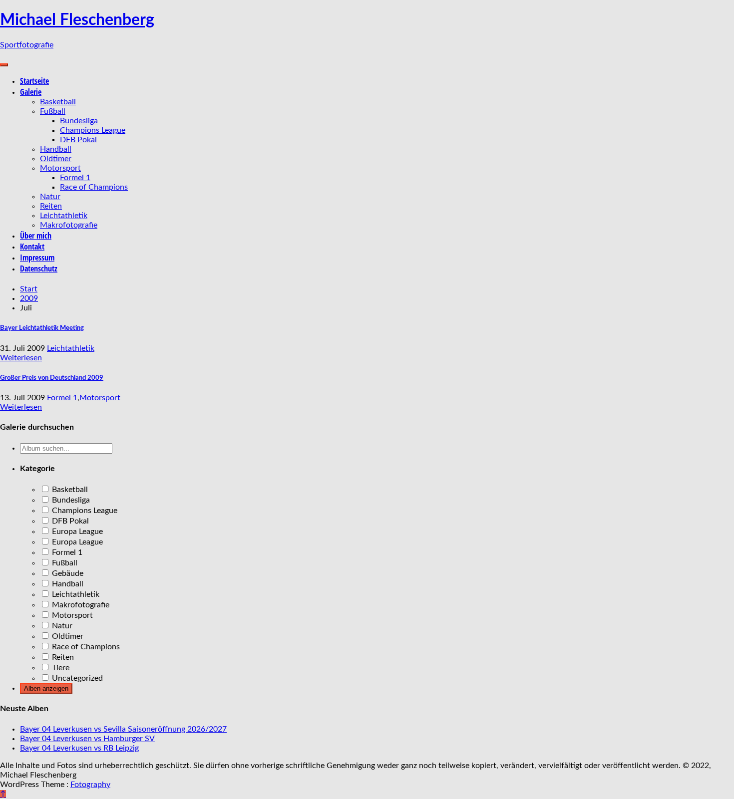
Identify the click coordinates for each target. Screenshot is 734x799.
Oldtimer (55, 159)
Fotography (90, 785)
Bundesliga (79, 121)
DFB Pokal (78, 140)
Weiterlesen (21, 358)
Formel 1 (75, 178)
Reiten (51, 206)
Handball (55, 149)
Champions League (92, 130)
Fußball (52, 111)
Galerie (30, 91)
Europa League (76, 531)
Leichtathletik (63, 216)
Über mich (35, 235)
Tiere (59, 668)
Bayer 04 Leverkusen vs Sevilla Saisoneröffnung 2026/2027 (123, 729)
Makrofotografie (68, 225)
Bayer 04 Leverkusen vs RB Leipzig (79, 748)
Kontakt (32, 246)
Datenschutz (38, 268)
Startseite (34, 80)
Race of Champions (94, 187)
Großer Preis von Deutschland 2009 (51, 377)
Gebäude (66, 573)
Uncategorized (76, 678)
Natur (50, 197)
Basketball (58, 102)
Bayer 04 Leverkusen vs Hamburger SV (87, 739)
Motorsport (60, 168)
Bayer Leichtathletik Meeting (42, 327)
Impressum (37, 257)
